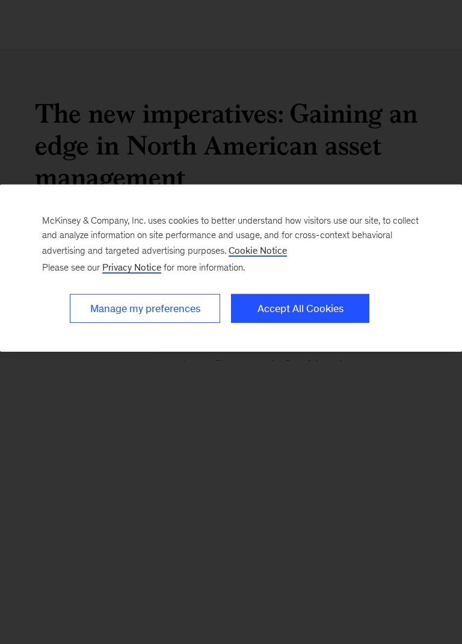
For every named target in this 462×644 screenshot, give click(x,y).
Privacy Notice (131, 267)
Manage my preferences (145, 308)
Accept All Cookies (300, 308)
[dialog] (231, 268)
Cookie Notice (258, 250)
